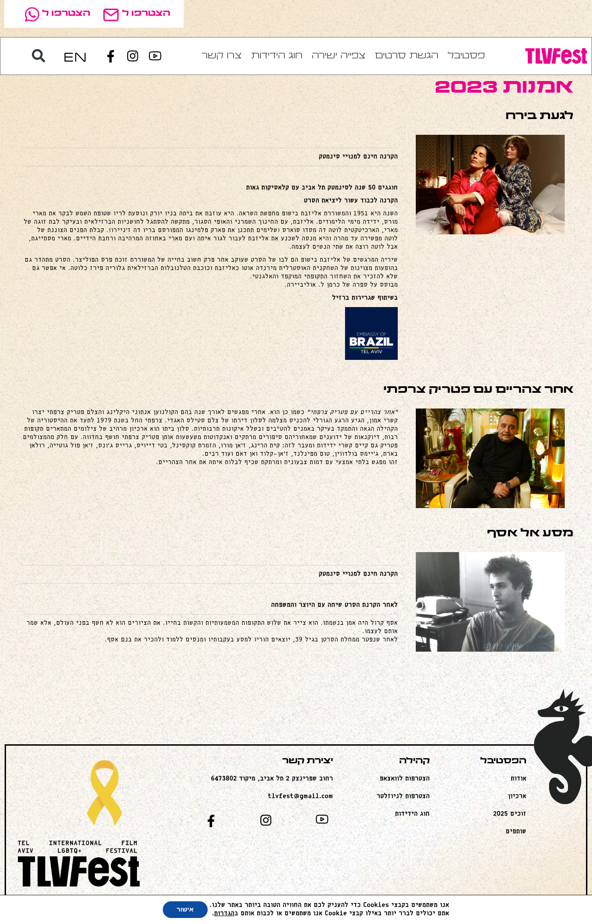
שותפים (516, 832)
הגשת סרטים (406, 56)
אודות (518, 779)
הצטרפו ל (146, 14)
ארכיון (517, 796)
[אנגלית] (75, 56)
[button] (38, 56)
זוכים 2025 (509, 814)
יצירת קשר (307, 761)
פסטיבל (466, 56)
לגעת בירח (540, 116)
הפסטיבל (503, 761)
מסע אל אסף (530, 533)
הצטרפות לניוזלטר (403, 796)
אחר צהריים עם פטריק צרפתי (478, 389)
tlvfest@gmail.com (300, 796)
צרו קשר (222, 56)
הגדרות (224, 914)
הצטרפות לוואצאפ (405, 779)
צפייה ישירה (339, 56)
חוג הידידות (276, 56)
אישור (185, 909)
